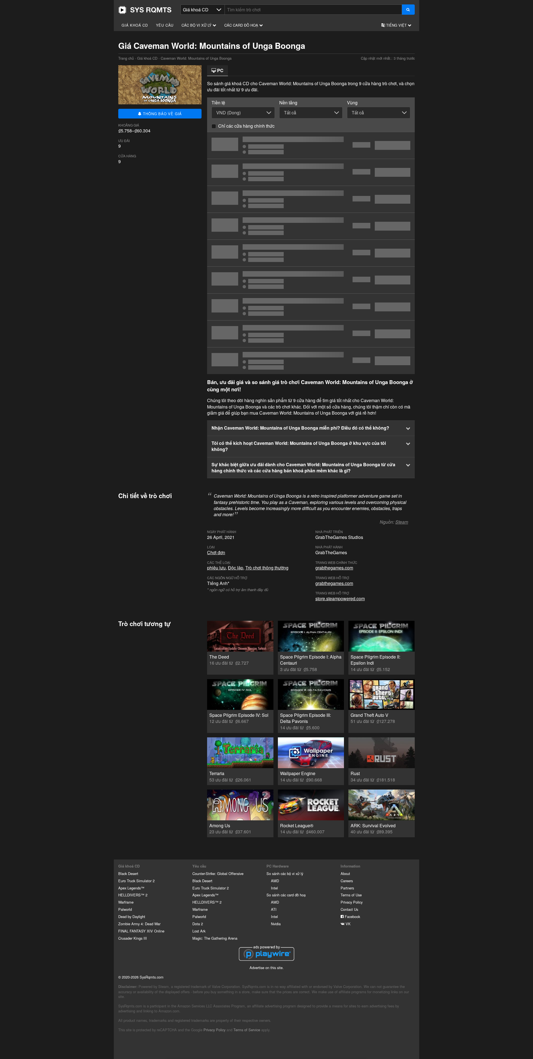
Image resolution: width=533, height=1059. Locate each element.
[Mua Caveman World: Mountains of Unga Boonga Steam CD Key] (311, 226)
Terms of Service (246, 1029)
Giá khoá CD (135, 25)
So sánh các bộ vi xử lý (284, 873)
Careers (347, 880)
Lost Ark (198, 931)
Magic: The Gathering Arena (214, 938)
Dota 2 (197, 923)
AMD (275, 880)
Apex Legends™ (131, 888)
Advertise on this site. (267, 967)
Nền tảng (288, 103)
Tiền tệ (218, 103)
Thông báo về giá (162, 113)
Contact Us (349, 909)
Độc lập (235, 567)
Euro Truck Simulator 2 (136, 880)
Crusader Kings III (132, 938)
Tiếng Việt (396, 25)
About (345, 873)
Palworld (125, 909)
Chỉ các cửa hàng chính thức (246, 126)
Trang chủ (145, 10)
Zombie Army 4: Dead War (139, 923)
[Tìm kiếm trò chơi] (408, 9)
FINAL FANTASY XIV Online (141, 931)
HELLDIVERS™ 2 (132, 894)
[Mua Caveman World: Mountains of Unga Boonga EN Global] (311, 172)
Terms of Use (351, 894)
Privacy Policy (352, 902)
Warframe (126, 902)
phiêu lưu (216, 567)
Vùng (352, 103)
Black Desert (128, 873)
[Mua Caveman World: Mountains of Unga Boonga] (311, 145)
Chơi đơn (216, 552)
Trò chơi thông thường (266, 567)
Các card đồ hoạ (241, 25)
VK (348, 923)
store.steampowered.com (340, 598)
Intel (274, 888)
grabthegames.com (334, 567)
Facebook (352, 916)
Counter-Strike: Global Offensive (217, 873)
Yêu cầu (165, 25)
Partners (347, 888)
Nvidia (276, 923)
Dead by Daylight (131, 916)
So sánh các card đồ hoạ (286, 894)
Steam (401, 522)
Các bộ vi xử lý (197, 25)
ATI (273, 909)
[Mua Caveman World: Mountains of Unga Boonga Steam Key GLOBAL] (311, 253)
